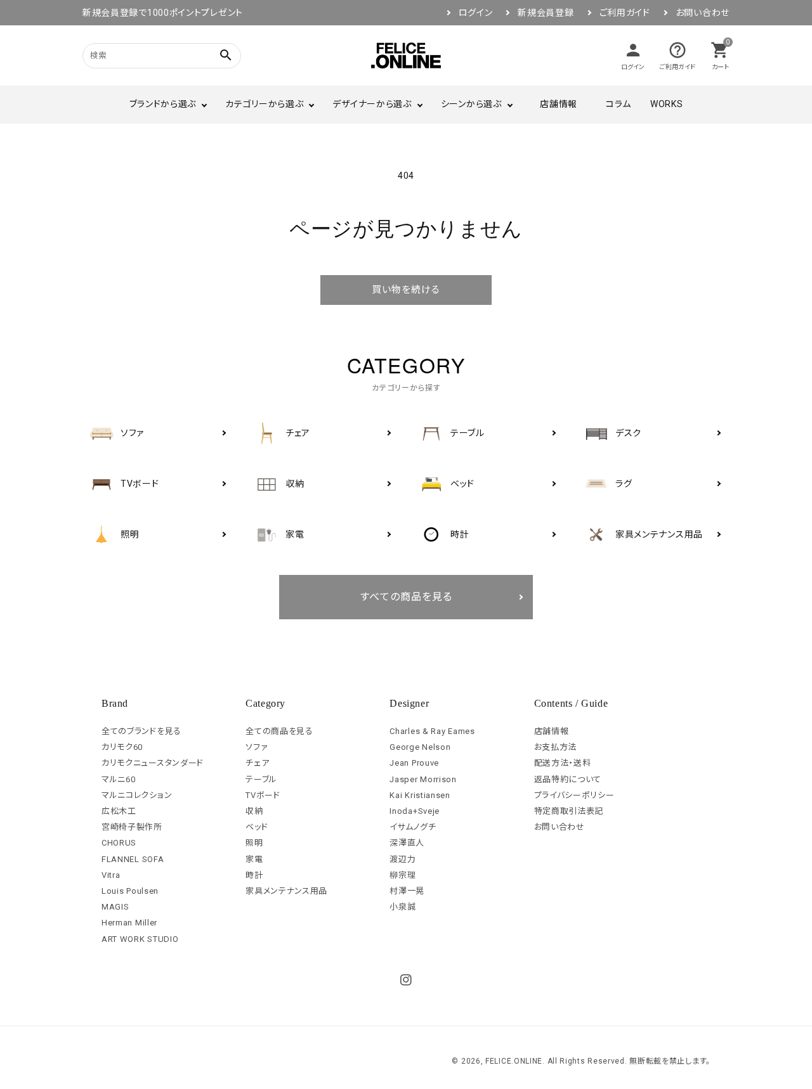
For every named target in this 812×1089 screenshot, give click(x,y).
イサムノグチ (413, 827)
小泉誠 (403, 907)
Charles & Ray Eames (432, 731)
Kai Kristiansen (420, 795)
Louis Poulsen (130, 891)
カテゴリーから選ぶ (264, 104)
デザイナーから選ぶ (371, 104)
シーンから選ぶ (471, 104)
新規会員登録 (545, 12)
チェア (257, 763)
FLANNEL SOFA (133, 859)
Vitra (111, 875)
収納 (254, 811)
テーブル (261, 779)
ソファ (257, 747)
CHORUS (119, 842)
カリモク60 (122, 747)
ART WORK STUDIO (140, 939)
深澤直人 (407, 842)
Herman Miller (129, 922)
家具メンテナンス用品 (286, 891)
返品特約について (568, 779)
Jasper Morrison (423, 779)
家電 (254, 859)
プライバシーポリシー (574, 795)
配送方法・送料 (562, 763)
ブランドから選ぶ (163, 104)
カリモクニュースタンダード (153, 763)
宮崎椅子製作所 (132, 827)
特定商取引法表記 (569, 811)
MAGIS (115, 907)
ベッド (257, 827)
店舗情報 (558, 104)
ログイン (476, 12)
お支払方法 (555, 747)
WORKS (666, 104)
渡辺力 (403, 859)
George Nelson (420, 747)
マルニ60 (119, 779)
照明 (254, 842)
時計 (254, 875)
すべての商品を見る (406, 597)
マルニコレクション (137, 795)
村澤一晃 (407, 891)
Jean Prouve (414, 763)
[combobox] (146, 55)
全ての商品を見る (279, 731)
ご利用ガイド (624, 12)
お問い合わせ (703, 12)
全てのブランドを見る (141, 731)
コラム (618, 104)
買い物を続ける (406, 289)
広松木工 (119, 811)
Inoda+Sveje (415, 811)
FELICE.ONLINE (513, 1061)
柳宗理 (403, 875)
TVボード (263, 795)
